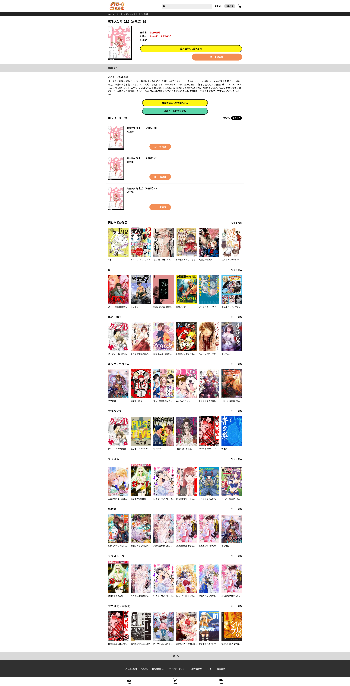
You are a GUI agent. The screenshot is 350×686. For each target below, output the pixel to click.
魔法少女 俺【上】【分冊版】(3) (141, 128)
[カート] (239, 6)
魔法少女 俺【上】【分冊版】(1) (141, 188)
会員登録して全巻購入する (175, 102)
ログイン (218, 6)
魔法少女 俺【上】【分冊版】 (137, 14)
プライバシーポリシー (176, 669)
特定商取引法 (158, 669)
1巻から (226, 118)
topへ (175, 655)
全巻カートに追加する (175, 111)
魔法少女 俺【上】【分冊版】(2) (141, 158)
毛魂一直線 (154, 32)
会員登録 (229, 6)
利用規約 (144, 669)
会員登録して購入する (191, 48)
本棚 (221, 683)
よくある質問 (131, 669)
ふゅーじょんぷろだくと (161, 36)
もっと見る (236, 222)
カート (175, 683)
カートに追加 (216, 57)
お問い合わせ (196, 669)
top (110, 14)
